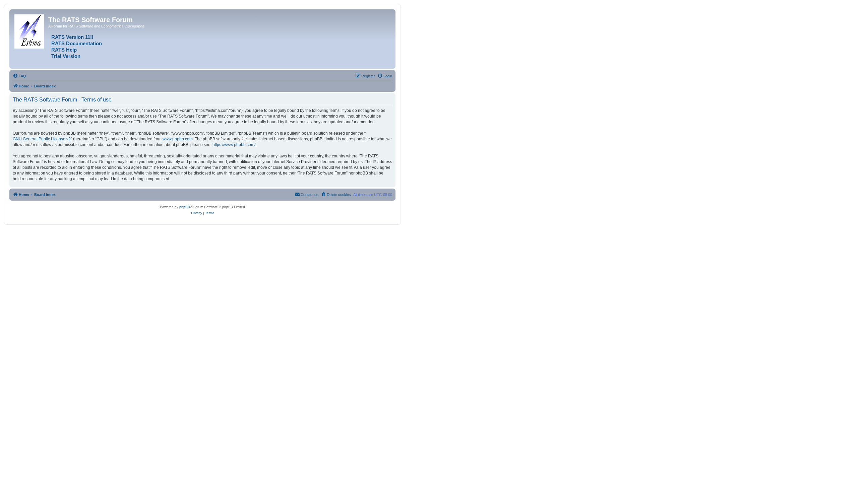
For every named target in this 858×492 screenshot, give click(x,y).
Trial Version (65, 56)
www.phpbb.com (178, 139)
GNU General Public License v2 (42, 139)
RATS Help (64, 50)
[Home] (29, 30)
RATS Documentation (76, 43)
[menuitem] (19, 76)
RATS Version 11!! (72, 37)
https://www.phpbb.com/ (233, 144)
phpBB (184, 207)
